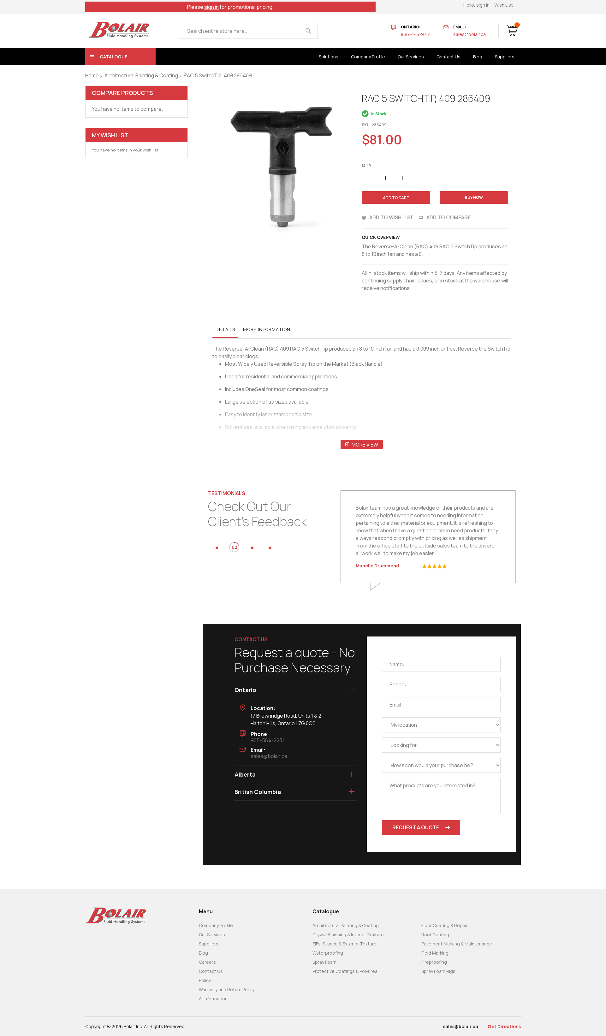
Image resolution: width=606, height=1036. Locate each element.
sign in (211, 6)
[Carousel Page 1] (217, 548)
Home (92, 75)
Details (225, 329)
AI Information (213, 999)
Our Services (212, 935)
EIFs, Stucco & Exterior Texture (344, 944)
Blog (203, 953)
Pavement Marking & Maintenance (456, 944)
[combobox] (248, 30)
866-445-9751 (416, 34)
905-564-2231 (267, 740)
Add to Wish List (391, 217)
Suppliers (208, 944)
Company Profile (216, 925)
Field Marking (435, 953)
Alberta (245, 774)
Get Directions (504, 1026)
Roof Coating (435, 935)
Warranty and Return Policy (226, 989)
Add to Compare (448, 217)
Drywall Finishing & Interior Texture (348, 935)
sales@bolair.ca (469, 34)
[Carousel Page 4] (270, 548)
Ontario (245, 690)
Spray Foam (324, 962)
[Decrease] (368, 178)
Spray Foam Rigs (438, 971)
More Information (266, 329)
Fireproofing (434, 962)
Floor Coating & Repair (444, 925)
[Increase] (402, 178)
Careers (207, 962)
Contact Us (211, 971)
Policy (205, 980)
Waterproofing (327, 953)
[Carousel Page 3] (252, 548)
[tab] (225, 331)
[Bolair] (118, 30)
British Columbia (258, 792)
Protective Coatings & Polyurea (344, 971)
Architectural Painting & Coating (141, 75)
